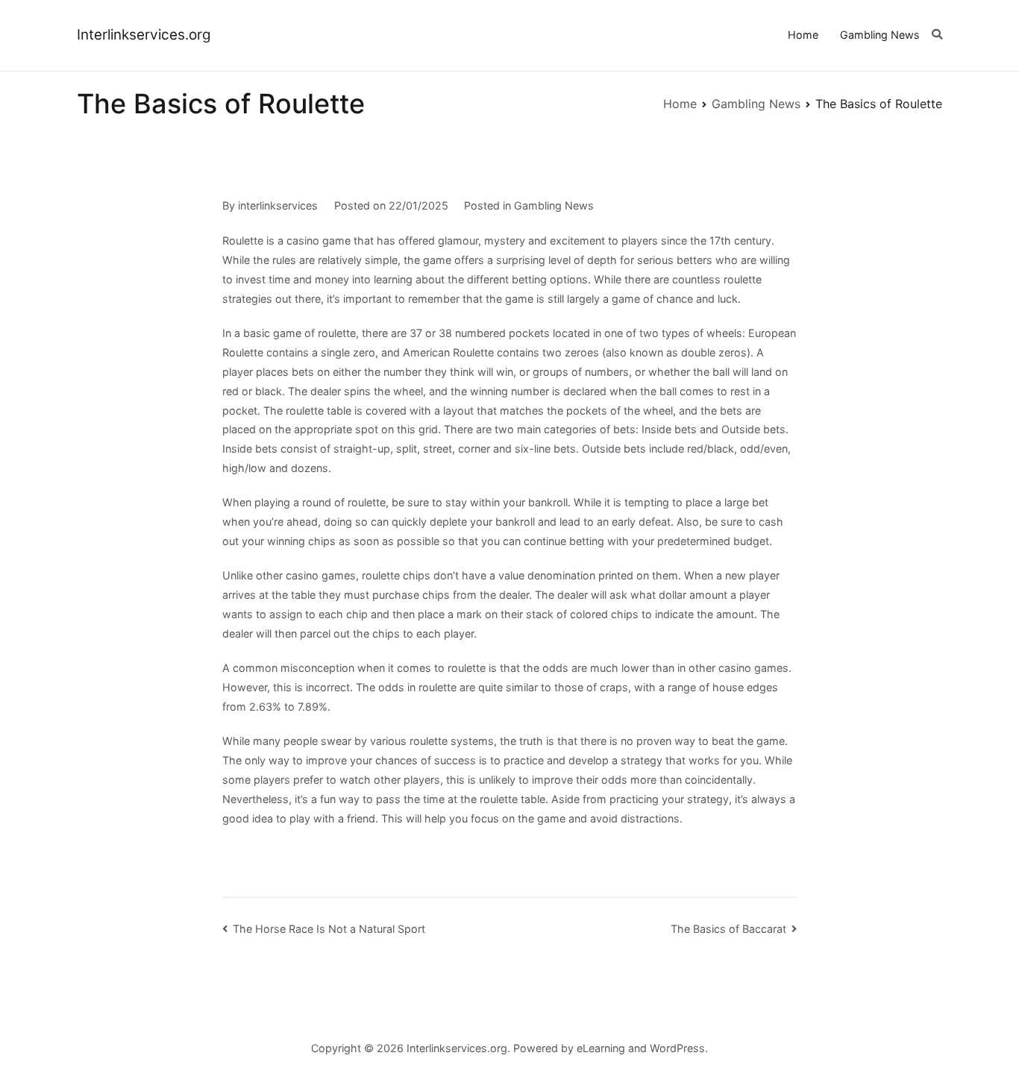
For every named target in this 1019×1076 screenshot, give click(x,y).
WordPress (677, 1048)
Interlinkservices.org (144, 34)
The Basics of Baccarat (728, 928)
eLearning (601, 1048)
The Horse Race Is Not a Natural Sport (329, 928)
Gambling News (880, 34)
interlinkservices (278, 205)
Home (803, 34)
